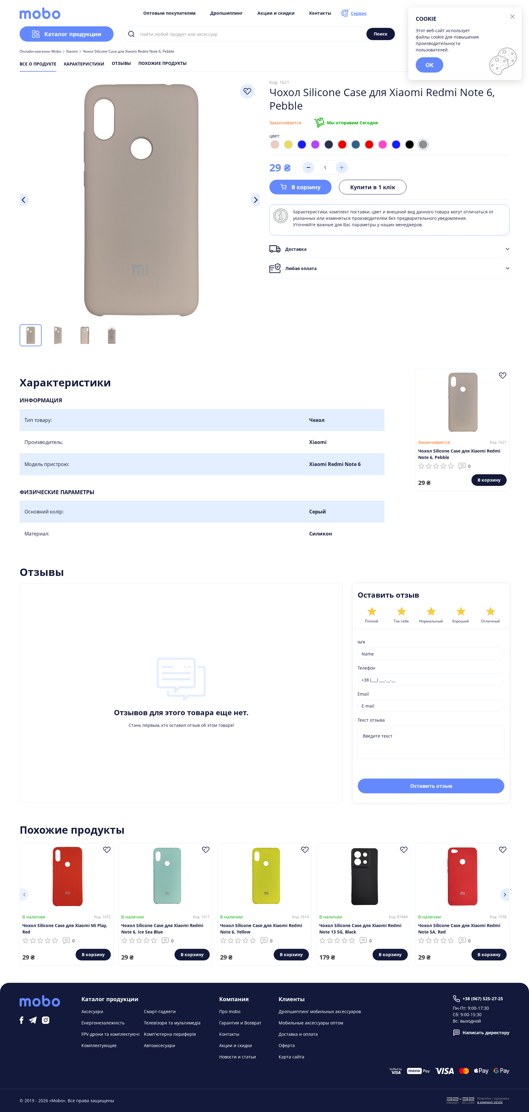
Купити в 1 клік (372, 187)
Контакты (320, 13)
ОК (429, 65)
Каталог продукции (72, 34)
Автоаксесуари (159, 1045)
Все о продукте (38, 64)
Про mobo (229, 1011)
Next (255, 200)
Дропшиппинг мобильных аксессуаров (320, 1011)
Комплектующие (99, 1045)
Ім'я (361, 642)
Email (363, 694)
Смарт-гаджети (160, 1011)
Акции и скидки (276, 13)
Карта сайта (291, 1057)
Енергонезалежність (103, 1023)
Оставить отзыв (431, 786)
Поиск (381, 34)
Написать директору (486, 1032)
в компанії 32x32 (490, 1102)
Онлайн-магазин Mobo (40, 51)
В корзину (306, 187)
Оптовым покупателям (169, 13)
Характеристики (84, 64)
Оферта (287, 1045)
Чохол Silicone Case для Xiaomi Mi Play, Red (64, 928)
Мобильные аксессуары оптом (311, 1023)
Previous (24, 200)
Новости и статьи (237, 1057)
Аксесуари (92, 1011)
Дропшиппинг (226, 13)
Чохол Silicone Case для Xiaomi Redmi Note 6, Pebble (459, 454)
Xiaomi (72, 51)
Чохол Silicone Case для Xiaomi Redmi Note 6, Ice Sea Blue (162, 928)
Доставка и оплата (298, 1034)
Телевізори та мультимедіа (172, 1023)
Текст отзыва (371, 720)
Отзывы (121, 63)
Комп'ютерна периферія (170, 1034)
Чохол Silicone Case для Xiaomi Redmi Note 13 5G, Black (360, 928)
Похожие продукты (162, 63)
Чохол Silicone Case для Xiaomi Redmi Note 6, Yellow (261, 928)
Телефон (366, 668)
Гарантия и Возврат (240, 1023)
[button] (24, 894)
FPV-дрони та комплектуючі (110, 1034)
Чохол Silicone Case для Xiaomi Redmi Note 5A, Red (459, 928)
